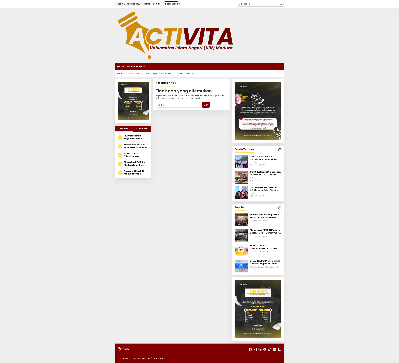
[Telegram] (274, 349)
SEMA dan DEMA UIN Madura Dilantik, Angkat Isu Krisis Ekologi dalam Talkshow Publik (134, 163)
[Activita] (175, 35)
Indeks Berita (159, 358)
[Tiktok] (270, 349)
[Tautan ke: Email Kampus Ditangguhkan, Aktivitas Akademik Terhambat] (241, 250)
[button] (281, 4)
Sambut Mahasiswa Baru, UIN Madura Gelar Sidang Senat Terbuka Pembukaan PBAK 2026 (265, 189)
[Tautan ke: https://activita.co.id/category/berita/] (280, 150)
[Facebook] (250, 349)
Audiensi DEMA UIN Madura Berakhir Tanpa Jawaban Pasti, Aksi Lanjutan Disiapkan (136, 172)
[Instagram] (255, 349)
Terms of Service (141, 358)
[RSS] (279, 349)
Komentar (142, 128)
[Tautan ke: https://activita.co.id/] (280, 208)
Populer (124, 128)
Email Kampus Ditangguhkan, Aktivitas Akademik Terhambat (134, 155)
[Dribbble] (260, 349)
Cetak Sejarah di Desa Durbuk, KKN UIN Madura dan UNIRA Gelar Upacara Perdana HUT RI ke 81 (264, 158)
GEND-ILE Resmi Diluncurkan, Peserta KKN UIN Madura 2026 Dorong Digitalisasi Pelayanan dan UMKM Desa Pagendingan (265, 173)
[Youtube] (265, 349)
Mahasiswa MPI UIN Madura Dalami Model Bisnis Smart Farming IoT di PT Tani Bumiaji (136, 146)
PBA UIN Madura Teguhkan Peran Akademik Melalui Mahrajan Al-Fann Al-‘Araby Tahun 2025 (136, 137)
